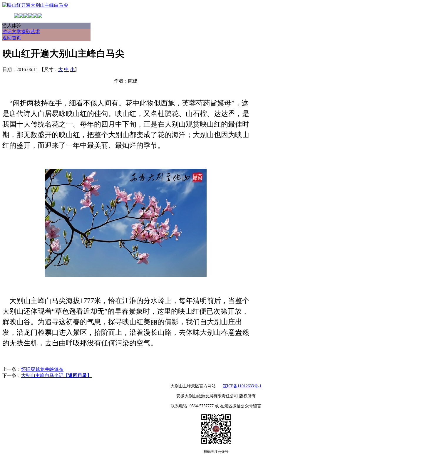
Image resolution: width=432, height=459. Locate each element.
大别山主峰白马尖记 (42, 375)
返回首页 (11, 37)
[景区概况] (16, 16)
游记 (7, 31)
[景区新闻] (35, 16)
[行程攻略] (21, 16)
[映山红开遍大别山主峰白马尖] (35, 5)
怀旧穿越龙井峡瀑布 (42, 369)
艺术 (35, 31)
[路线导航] (30, 16)
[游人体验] (40, 16)
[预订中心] (26, 16)
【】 (77, 375)
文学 (16, 31)
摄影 (26, 31)
